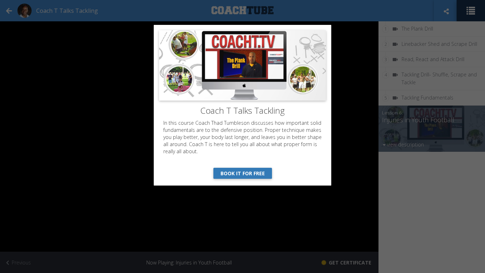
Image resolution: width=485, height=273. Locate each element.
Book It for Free (242, 173)
